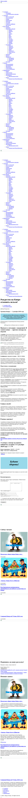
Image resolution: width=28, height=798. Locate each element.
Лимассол (11, 47)
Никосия (11, 45)
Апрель (10, 33)
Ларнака (11, 48)
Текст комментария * (5, 490)
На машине (11, 58)
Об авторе (8, 13)
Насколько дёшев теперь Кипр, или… (12, 554)
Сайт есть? (3, 496)
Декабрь (11, 43)
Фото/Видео (9, 75)
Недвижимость (9, 65)
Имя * (2, 493)
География (8, 44)
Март (10, 32)
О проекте (5, 11)
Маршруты (8, 56)
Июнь (10, 36)
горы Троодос (12, 52)
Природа (8, 54)
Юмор (7, 77)
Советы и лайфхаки (10, 24)
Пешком (11, 60)
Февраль (11, 31)
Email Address (4, 667)
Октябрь (11, 41)
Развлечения (9, 20)
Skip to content (4, 1)
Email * (2, 494)
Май (10, 35)
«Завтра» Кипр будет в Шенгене (10, 580)
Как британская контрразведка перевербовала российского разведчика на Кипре (13, 588)
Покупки (8, 21)
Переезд (5, 63)
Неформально (6, 70)
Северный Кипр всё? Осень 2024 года (12, 616)
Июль (10, 37)
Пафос (10, 49)
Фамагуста (11, 50)
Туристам (5, 15)
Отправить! (3, 502)
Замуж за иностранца (11, 74)
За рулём (8, 22)
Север (10, 53)
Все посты (8, 25)
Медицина (8, 66)
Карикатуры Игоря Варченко (15, 78)
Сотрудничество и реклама (12, 14)
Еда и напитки (9, 17)
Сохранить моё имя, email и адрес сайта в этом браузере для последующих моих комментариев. (12, 499)
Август (10, 38)
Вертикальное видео (13, 76)
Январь (10, 30)
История (8, 61)
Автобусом (11, 59)
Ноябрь (10, 42)
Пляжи (7, 19)
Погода (7, 55)
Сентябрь (11, 39)
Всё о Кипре (6, 26)
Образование (9, 67)
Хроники (8, 27)
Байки (7, 71)
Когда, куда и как (10, 16)
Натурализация (9, 64)
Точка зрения (9, 72)
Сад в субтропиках (10, 69)
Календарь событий (10, 28)
